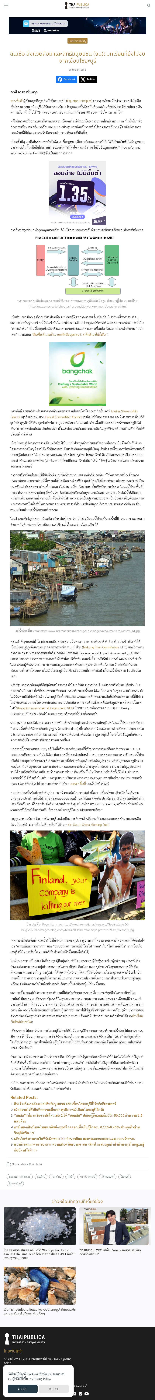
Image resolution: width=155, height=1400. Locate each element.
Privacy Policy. (42, 1378)
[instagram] (80, 1393)
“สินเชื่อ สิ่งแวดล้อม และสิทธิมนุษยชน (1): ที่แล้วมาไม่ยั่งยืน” (69, 334)
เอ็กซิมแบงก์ (108, 1176)
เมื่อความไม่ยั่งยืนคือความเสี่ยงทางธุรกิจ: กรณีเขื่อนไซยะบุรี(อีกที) (59, 1110)
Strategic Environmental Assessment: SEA (44, 708)
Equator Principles (79, 101)
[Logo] (77, 5)
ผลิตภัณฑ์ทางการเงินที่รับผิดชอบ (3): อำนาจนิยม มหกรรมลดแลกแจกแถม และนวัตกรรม (74, 1139)
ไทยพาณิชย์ (15, 1183)
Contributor (36, 1164)
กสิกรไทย (56, 1176)
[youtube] (86, 1393)
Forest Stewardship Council (63, 417)
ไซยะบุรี (125, 1176)
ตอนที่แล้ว (16, 101)
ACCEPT (23, 1389)
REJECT (53, 1389)
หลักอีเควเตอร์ (87, 1176)
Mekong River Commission (101, 647)
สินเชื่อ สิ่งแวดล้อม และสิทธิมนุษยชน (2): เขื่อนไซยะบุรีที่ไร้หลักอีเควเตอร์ (65, 1104)
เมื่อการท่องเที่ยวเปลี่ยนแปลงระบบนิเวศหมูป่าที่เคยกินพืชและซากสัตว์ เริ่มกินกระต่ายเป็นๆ (40, 1311)
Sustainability (77, 41)
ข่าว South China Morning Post (87, 824)
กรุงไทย (41, 1176)
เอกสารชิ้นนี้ (78, 783)
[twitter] (74, 1393)
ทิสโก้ (70, 1176)
